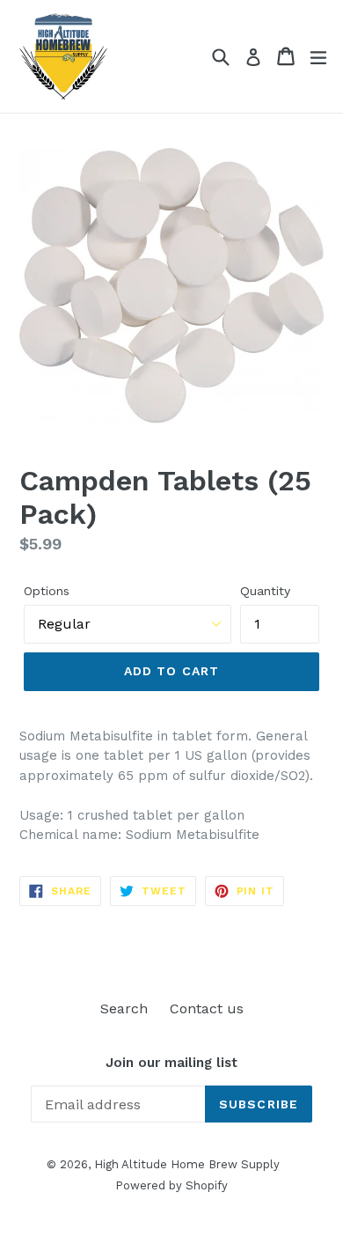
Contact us (207, 1008)
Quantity (265, 591)
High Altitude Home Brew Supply (187, 1164)
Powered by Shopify (171, 1185)
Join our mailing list (171, 1063)
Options (46, 591)
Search (124, 1008)
